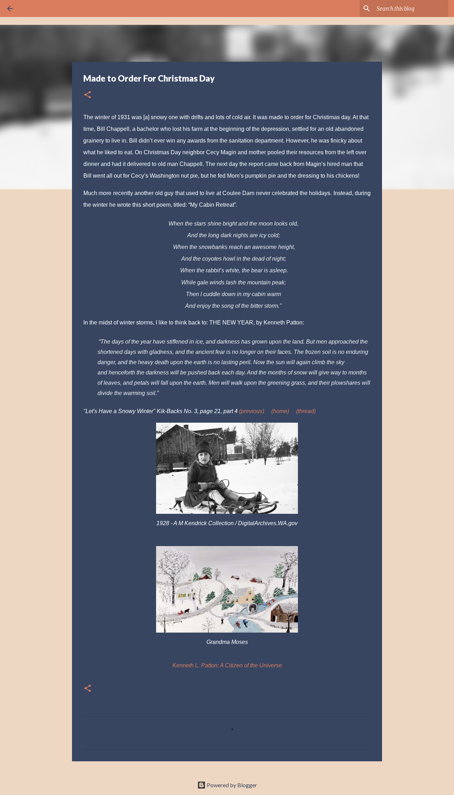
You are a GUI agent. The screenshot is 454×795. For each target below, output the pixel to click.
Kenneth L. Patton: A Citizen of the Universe (227, 665)
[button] (87, 95)
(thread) (306, 411)
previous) (252, 411)
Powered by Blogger (231, 785)
